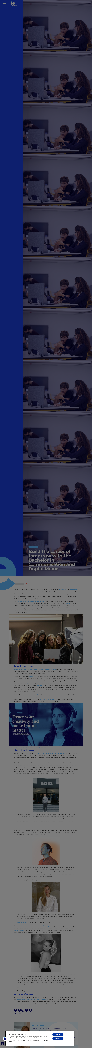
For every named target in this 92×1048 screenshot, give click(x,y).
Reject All (57, 1038)
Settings (58, 1042)
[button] (5, 1039)
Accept (58, 1034)
